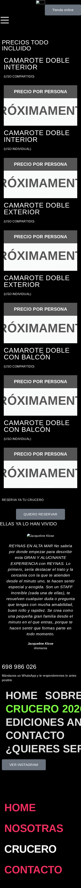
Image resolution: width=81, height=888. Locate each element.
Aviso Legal (29, 780)
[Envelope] (75, 875)
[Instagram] (75, 860)
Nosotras (33, 828)
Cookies (7, 785)
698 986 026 (19, 666)
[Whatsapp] (75, 868)
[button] (3, 592)
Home (21, 695)
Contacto (35, 735)
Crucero (30, 849)
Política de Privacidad (55, 780)
